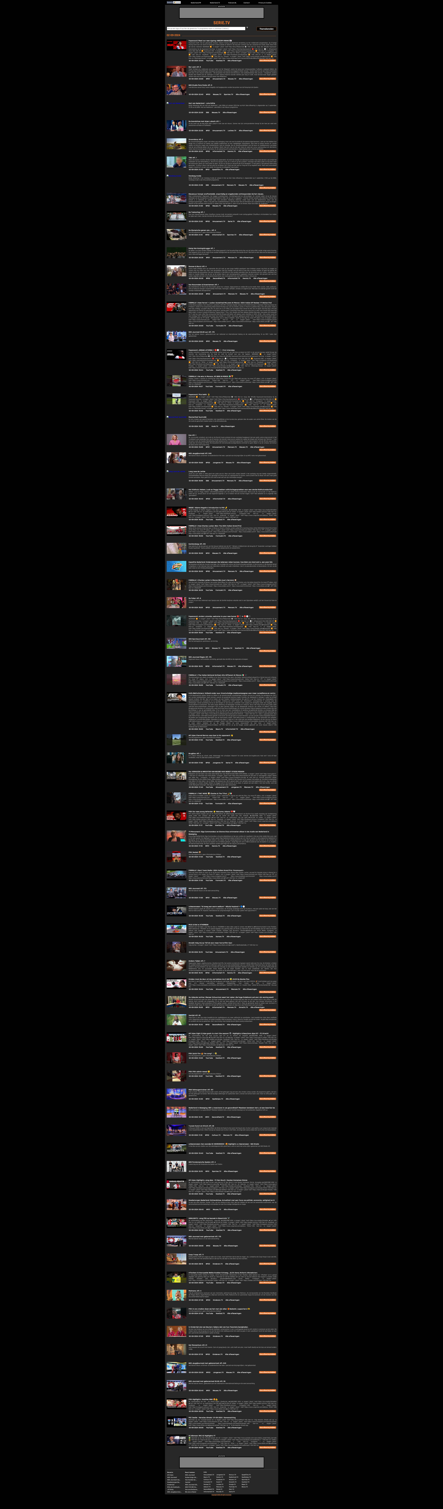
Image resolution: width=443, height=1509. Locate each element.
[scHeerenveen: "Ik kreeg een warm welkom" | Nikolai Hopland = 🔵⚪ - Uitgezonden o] (176, 916)
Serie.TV (231, 221)
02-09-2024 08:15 (196, 1264)
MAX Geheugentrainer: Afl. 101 (201, 1090)
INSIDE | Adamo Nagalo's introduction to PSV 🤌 (208, 508)
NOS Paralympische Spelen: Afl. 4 (202, 1162)
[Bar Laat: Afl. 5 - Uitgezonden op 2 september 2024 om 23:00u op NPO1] (176, 76)
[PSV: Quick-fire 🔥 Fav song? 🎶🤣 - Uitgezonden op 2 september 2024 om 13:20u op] (176, 1063)
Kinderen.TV (218, 1264)
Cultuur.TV (216, 1135)
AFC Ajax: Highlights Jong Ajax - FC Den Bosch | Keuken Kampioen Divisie (218, 1180)
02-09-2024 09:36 (196, 1230)
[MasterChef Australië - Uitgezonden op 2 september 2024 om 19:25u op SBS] (176, 417)
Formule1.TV (221, 326)
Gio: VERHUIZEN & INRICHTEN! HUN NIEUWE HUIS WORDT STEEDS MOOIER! (216, 771)
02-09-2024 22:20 (196, 151)
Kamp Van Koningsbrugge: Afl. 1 (202, 248)
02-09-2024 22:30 (196, 112)
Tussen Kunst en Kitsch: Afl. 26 (201, 1126)
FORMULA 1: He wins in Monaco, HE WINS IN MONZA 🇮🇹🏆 (211, 376)
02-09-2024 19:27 (196, 386)
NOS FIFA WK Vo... (191, 1487)
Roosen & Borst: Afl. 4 (198, 266)
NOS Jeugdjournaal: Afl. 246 (200, 453)
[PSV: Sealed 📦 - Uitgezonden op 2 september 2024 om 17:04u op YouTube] (176, 861)
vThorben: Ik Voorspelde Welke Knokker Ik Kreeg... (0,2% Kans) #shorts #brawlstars (223, 1273)
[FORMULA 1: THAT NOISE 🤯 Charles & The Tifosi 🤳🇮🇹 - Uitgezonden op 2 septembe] (176, 803)
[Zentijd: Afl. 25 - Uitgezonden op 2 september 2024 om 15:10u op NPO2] (176, 1024)
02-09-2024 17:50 (196, 763)
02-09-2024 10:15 (196, 1171)
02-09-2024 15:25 (196, 1007)
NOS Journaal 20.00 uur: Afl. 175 (202, 332)
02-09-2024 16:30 (196, 936)
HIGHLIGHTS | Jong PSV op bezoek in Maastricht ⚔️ (209, 1218)
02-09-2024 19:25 (196, 426)
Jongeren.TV (218, 462)
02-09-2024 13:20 (196, 1058)
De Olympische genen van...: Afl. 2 (202, 230)
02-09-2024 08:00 (196, 1283)
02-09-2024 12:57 (196, 1076)
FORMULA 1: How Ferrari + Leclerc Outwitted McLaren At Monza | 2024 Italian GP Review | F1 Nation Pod (230, 303)
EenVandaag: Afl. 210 (197, 544)
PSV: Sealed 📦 (195, 852)
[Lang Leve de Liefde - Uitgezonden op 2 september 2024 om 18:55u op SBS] (176, 471)
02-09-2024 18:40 (196, 499)
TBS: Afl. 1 (193, 158)
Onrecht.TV (243, 1007)
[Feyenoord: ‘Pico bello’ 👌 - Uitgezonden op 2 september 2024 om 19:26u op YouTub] (176, 404)
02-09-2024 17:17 (195, 825)
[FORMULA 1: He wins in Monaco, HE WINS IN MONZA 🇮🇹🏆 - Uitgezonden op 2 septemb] (176, 385)
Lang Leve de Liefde (197, 471)
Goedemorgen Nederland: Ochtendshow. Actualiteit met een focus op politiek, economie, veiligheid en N (231, 1200)
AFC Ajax (170, 1475)
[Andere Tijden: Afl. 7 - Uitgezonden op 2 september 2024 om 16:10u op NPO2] (176, 970)
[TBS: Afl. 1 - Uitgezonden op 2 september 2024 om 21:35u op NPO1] (176, 167)
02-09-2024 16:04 (196, 989)
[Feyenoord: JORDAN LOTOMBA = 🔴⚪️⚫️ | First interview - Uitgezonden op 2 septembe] (176, 359)
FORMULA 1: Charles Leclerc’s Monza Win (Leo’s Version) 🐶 (213, 580)
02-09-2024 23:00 (196, 79)
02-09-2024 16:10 (196, 973)
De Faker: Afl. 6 (195, 598)
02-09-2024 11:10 (195, 1135)
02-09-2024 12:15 (196, 1117)
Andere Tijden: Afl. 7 (197, 961)
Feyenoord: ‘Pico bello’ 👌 (199, 394)
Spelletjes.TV (217, 1099)
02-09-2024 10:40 (196, 1153)
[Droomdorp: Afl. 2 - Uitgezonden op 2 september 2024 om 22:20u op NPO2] (176, 149)
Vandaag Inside (195, 176)
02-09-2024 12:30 (196, 1099)
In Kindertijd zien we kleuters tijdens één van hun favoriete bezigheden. (218, 1327)
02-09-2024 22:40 (196, 94)
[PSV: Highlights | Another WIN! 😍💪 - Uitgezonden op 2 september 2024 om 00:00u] (176, 1408)
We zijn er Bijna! (190, 1492)
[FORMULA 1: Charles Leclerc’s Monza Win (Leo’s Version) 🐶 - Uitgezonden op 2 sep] (176, 589)
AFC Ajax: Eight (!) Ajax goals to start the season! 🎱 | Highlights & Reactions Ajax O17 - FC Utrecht (229, 1033)
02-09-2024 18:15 (196, 648)
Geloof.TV (207, 1487)
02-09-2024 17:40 (196, 787)
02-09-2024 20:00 (196, 326)
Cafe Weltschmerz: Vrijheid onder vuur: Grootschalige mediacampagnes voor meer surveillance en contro (232, 693)
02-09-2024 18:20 (196, 632)
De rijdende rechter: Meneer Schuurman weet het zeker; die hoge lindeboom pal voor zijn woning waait (231, 997)
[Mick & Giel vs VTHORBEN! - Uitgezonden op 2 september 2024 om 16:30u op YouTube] (176, 934)
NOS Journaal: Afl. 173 (197, 888)
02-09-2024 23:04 (196, 60)
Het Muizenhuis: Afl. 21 (198, 1345)
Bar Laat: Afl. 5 (195, 67)
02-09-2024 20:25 (196, 294)
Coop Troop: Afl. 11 (196, 1254)
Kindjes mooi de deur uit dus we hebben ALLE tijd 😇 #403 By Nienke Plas (219, 979)
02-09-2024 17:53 (196, 740)
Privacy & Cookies (265, 3)
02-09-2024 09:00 (196, 1246)
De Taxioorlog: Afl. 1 (197, 212)
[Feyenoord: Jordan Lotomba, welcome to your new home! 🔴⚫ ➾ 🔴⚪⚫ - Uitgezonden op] (176, 625)
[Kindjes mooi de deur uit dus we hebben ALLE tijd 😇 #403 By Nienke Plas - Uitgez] (176, 988)
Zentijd (187, 1482)
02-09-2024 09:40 (196, 1209)
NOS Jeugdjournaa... (174, 1492)
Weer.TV (244, 1484)
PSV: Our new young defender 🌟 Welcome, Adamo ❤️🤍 (212, 811)
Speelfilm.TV (217, 169)
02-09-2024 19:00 (196, 462)
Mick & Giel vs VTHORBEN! (198, 925)
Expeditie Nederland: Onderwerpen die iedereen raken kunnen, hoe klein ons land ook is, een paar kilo (230, 562)
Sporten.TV (228, 94)
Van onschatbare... (191, 1489)
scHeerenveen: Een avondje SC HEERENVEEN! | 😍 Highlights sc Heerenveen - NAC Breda (224, 1144)
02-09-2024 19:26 (196, 411)
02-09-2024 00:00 (196, 1411)
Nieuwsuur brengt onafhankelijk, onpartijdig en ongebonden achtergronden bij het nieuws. (226, 194)
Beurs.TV (219, 729)
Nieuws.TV (232, 79)
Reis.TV (231, 1489)
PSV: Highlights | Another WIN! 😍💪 (203, 1399)
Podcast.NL (232, 3)
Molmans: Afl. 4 (195, 1291)
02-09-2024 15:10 (196, 1024)
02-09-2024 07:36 (196, 1300)
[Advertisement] (222, 13)
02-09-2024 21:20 (196, 221)
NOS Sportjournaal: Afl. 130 (200, 639)
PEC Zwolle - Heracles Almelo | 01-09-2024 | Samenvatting (212, 1417)
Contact (247, 3)
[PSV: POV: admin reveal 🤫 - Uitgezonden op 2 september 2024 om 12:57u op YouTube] (176, 1081)
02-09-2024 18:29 (196, 590)
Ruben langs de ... (191, 1477)
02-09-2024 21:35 (196, 169)
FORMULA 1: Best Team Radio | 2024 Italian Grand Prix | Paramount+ (216, 870)
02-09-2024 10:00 (196, 1194)
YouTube (209, 60)
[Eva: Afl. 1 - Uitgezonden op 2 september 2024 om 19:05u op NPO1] (176, 444)
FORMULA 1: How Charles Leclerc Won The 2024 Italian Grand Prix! (215, 526)
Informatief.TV (219, 151)
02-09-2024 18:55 (196, 481)
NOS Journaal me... (173, 1480)
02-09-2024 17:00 (196, 880)
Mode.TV (219, 1489)
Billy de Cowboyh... (173, 1487)
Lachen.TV (232, 130)
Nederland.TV (215, 3)
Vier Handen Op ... (191, 1480)
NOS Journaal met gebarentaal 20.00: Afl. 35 (207, 1381)
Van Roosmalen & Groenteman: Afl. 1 (204, 285)
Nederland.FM (196, 3)
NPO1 (208, 79)
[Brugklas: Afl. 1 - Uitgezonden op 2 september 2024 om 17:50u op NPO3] (176, 763)
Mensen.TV (231, 185)
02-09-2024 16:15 (196, 952)
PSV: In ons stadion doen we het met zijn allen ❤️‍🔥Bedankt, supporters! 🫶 (219, 1309)
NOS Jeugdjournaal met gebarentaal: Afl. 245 (207, 1363)
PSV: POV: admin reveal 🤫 (199, 1071)
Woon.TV (245, 1487)
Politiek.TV (233, 1487)
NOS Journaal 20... (191, 1485)
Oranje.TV (232, 1484)
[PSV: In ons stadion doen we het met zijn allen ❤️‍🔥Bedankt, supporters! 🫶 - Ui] (176, 1318)
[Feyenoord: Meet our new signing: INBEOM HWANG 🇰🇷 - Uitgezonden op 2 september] (176, 50)
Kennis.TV (232, 151)
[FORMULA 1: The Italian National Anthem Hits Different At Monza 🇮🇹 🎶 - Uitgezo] (176, 684)
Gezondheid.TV (219, 278)
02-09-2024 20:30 (196, 278)
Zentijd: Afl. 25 (195, 1015)
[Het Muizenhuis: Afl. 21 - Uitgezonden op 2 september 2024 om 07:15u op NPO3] (176, 1354)
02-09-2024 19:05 (196, 447)
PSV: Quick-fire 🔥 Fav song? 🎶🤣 (203, 1053)
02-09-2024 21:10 (196, 235)
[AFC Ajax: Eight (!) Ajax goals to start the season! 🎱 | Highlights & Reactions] (176, 1043)
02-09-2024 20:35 (196, 257)
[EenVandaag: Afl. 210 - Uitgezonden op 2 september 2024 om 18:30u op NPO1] (176, 553)
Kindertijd (170, 1485)
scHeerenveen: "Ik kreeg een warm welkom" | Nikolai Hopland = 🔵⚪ (217, 906)
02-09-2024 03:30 (196, 1372)
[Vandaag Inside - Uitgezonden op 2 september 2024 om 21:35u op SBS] (174, 176)
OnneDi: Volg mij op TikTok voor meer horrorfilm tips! (210, 943)
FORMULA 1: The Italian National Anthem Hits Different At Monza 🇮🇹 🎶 (218, 675)
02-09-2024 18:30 (196, 536)
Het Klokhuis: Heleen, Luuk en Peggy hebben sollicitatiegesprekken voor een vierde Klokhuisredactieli (230, 489)
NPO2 (208, 151)
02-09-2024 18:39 (196, 519)
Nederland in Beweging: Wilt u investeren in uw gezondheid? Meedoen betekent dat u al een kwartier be (232, 1108)
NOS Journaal (172, 1477)
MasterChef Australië (197, 417)
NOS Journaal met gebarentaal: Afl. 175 (205, 1236)
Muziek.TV (219, 1492)
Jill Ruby (170, 1489)
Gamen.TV (220, 936)
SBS (207, 112)
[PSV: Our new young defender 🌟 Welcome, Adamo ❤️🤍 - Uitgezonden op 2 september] (176, 821)
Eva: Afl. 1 (192, 435)
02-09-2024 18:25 (196, 607)
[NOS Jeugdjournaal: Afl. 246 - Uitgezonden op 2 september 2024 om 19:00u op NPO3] (176, 462)
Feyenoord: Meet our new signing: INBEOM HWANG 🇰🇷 (210, 41)
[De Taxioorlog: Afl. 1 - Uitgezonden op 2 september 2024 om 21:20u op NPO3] (176, 221)
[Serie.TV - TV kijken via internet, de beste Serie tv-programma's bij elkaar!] (182, 3)
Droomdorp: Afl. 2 (196, 139)
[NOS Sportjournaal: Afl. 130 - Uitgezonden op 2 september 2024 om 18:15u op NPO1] (176, 648)
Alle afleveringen (235, 60)
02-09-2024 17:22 (196, 803)
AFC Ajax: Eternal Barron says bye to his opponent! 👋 (211, 735)
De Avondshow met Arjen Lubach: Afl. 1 (204, 121)
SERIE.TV (221, 23)
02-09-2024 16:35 (196, 916)
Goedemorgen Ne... (173, 1482)
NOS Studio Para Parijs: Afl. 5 (200, 85)
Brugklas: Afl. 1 (195, 753)
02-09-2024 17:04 (196, 857)
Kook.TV (215, 426)
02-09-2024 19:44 (196, 370)
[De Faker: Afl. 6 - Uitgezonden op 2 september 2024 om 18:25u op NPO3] (176, 607)
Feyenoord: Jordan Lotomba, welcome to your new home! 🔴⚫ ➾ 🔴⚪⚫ (220, 616)
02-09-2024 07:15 (196, 1354)
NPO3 (208, 94)
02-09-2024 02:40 (196, 1390)
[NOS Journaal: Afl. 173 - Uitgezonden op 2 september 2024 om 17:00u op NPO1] (176, 898)
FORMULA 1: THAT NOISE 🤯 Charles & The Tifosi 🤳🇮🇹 (210, 793)
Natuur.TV (232, 1475)
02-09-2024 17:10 (196, 846)
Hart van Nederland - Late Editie (202, 103)
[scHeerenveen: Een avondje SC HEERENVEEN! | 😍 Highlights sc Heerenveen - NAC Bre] (176, 1153)
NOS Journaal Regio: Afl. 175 (200, 657)
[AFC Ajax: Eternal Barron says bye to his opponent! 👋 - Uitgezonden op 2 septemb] (176, 744)
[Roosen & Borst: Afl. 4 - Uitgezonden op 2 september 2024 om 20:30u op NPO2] (176, 276)
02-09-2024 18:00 (196, 685)
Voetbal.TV (220, 60)
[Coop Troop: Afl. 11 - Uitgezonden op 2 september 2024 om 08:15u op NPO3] (176, 1264)
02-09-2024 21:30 (196, 206)
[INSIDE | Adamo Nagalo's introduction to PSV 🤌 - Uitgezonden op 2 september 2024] (176, 517)
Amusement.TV (219, 79)
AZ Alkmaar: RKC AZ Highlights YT (202, 1436)
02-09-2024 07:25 (196, 1313)
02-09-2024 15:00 (196, 1047)
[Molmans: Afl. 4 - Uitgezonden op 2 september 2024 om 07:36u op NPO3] (176, 1300)
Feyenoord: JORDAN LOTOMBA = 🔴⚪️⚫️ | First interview (212, 350)
